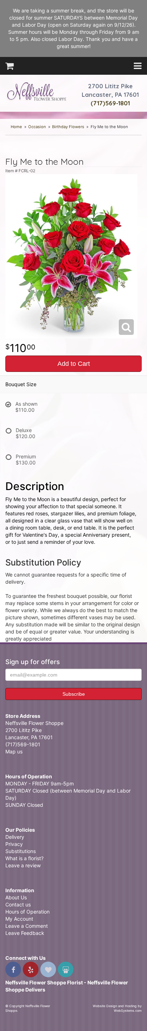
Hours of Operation (27, 912)
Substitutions (20, 851)
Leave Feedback (24, 933)
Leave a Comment (26, 926)
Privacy (14, 844)
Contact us (18, 904)
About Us (16, 897)
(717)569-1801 (110, 103)
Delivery (14, 837)
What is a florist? (24, 858)
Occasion (37, 126)
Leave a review (23, 865)
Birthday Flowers (68, 126)
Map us (13, 751)
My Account (19, 919)
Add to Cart (73, 363)
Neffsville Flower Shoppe (36, 91)
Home (16, 126)
